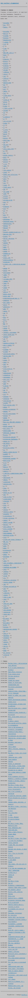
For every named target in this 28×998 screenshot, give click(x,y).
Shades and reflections (10, 174)
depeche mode (7, 82)
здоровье (5, 336)
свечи (5, 569)
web (4, 204)
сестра (5, 575)
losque (5, 131)
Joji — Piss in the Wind (15, 853)
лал (4, 390)
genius (5, 101)
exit (4, 89)
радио (5, 546)
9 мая (5, 48)
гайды (5, 277)
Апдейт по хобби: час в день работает (17, 696)
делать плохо (7, 294)
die (4, 84)
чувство (5, 646)
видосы (5, 249)
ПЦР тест (5, 541)
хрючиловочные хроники (10, 629)
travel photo (7, 187)
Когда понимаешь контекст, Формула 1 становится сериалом (17, 777)
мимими (5, 417)
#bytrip (5, 33)
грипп (5, 285)
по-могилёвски (7, 516)
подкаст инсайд (7, 522)
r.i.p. (5, 163)
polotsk (5, 161)
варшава (5, 242)
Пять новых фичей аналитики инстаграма (16, 959)
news (4, 146)
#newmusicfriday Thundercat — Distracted (17, 713)
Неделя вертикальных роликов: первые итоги (17, 700)
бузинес (5, 236)
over (4, 153)
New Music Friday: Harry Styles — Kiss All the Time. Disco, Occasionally (17, 787)
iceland (5, 110)
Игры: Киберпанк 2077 (14, 827)
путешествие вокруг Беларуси (12, 539)
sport (5, 178)
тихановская (6, 612)
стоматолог (6, 592)
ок (4, 486)
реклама (5, 552)
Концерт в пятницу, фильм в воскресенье (16, 782)
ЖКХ (4, 323)
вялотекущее (6, 272)
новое (5, 464)
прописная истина (8, 535)
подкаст (5, 520)
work (4, 208)
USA (4, 189)
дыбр (4, 309)
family (5, 91)
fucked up (6, 99)
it (4, 119)
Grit (9, 879)
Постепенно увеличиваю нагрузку (15, 688)
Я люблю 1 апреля (13, 721)
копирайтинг (6, 375)
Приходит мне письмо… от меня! (17, 849)
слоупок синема (7, 582)
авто (4, 215)
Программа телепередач (15, 913)
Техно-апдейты (12, 759)
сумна (5, 599)
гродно (5, 287)
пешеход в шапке (8, 511)
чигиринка (6, 637)
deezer (5, 80)
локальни (5, 396)
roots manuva (7, 170)
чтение (5, 644)
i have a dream (7, 108)
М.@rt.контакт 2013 (9, 405)
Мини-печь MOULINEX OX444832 (12, 422)
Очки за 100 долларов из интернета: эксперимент (15, 728)
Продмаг (10, 851)
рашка (5, 548)
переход (5, 509)
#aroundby (6, 22)
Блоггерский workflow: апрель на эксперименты (17, 724)
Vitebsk (5, 198)
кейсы (5, 362)
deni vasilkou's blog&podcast (10, 3)
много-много (6, 428)
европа (5, 311)
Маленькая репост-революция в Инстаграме (17, 954)
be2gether (6, 59)
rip (4, 168)
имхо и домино (7, 345)
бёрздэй (5, 227)
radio (5, 166)
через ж (5, 633)
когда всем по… (7, 368)
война (5, 255)
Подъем (10, 861)
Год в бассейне (12, 812)
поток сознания (7, 528)
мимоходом (6, 420)
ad (4, 50)
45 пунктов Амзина (13, 819)
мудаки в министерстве (10, 452)
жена (4, 317)
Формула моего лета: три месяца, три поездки (15, 986)
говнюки (5, 281)
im (4, 114)
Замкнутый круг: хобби (15, 757)
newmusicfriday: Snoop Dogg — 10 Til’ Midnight (17, 692)
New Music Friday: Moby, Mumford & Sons (15, 824)
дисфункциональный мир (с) (11, 298)
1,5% (9, 821)
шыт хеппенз (6, 652)
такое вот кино (7, 603)
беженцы (5, 225)
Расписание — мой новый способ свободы (17, 976)
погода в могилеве (8, 518)
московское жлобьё (8, 447)
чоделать (5, 642)
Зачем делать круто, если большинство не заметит (16, 769)
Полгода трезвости (13, 676)
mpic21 (5, 134)
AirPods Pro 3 (12, 872)
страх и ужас (7, 597)
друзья (5, 304)
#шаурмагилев (7, 40)
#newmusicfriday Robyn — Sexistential (15, 732)
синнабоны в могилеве (9, 580)
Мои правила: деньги (14, 889)
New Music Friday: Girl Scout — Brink (17, 754)
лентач (5, 392)
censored (5, 67)
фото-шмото (6, 622)
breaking (5, 65)
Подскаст (5, 524)
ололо (5, 488)
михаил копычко (7, 426)
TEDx (4, 180)
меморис (5, 411)
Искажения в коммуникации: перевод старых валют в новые (17, 886)
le (4, 125)
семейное (5, 571)
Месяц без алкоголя (14, 857)
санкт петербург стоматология (12, 563)
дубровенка (6, 306)
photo (5, 157)
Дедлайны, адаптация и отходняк (15, 743)
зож (4, 338)
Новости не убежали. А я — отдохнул (16, 982)
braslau (5, 63)
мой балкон (6, 443)
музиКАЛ (5, 454)
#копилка (5, 37)
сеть (4, 578)
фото (4, 620)
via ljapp (6, 191)
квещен (5, 360)
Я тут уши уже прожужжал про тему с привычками (17, 869)
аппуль (5, 217)
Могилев (5, 435)
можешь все (6, 441)
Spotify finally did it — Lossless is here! (16, 905)
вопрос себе (6, 257)
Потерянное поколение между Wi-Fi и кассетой (16, 901)
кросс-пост (6, 379)
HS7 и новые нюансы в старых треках (17, 773)
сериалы (5, 573)
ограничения (6, 482)
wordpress (6, 206)
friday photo (7, 95)
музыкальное (6, 456)
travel (5, 185)
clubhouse (6, 72)
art (4, 57)
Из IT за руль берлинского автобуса (16, 668)
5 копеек (5, 42)
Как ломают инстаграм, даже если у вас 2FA (16, 948)
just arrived (7, 121)
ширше (5, 650)
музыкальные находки (9, 458)
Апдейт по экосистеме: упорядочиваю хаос (15, 683)
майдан (5, 407)
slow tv (5, 176)
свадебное (6, 565)
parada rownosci (8, 155)
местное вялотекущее (9, 413)
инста (5, 347)
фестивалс (6, 618)
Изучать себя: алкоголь (15, 891)
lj (4, 127)
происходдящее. (7, 533)
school (5, 172)
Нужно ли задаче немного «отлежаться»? (15, 972)
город (5, 283)
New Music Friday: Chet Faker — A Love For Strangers (17, 839)
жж (4, 321)
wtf (4, 210)
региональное (7, 550)
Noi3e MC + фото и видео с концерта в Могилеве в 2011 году (16, 932)
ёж (4, 315)
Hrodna (5, 106)
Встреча (10, 855)
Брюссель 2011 (7, 234)
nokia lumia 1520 (8, 148)
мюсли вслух (6, 460)
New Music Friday (13, 881)
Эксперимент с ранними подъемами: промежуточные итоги (16, 926)
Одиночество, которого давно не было (17, 739)
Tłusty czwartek (13, 842)
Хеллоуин (5, 627)
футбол (5, 624)
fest (4, 93)
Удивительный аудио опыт (15, 966)
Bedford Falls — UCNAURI (15, 898)
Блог (4, 25)
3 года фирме (12, 859)
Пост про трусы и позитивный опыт (17, 963)
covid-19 (5, 78)
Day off (10, 883)
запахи (5, 328)
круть (5, 381)
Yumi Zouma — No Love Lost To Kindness (17, 865)
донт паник (6, 302)
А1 (4, 213)
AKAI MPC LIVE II (8, 52)
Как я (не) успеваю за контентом (15, 792)
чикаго (5, 639)
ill (4, 112)
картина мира (7, 356)
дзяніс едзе (6, 296)
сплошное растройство (9, 586)
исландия (5, 349)
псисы (5, 537)
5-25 (4, 44)
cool (4, 76)
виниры (5, 251)
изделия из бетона (8, 343)
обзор (5, 475)
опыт (4, 494)
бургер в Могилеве (8, 238)
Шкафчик (10, 945)
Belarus (5, 61)
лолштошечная (7, 400)
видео (5, 247)
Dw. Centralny (12, 915)
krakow (5, 123)
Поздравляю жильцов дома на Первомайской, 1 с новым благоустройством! (16, 938)
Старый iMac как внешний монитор (15, 846)
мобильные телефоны (9, 432)
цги (4, 631)
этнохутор (6, 654)
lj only (5, 129)
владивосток (6, 253)
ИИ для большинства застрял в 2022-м (17, 799)
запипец (5, 330)
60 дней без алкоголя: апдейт (17, 795)
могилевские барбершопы (10, 439)
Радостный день (12, 829)
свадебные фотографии (9, 567)
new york (5, 144)
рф (4, 558)
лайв (4, 388)
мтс (4, 449)
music (5, 136)
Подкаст (5, 27)
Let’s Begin (11, 979)
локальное (6, 398)
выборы (5, 268)
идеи (4, 341)
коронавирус (6, 377)
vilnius (5, 195)
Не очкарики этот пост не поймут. (16, 910)
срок (4, 588)
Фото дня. (11, 836)
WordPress (24, 994)
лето (4, 394)
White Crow (11, 896)
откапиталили (7, 499)
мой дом (5, 445)
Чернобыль (6, 635)
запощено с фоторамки (9, 332)
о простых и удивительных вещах (13, 473)
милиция (5, 415)
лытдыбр (5, 402)
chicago (5, 69)
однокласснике (7, 484)
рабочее (5, 543)
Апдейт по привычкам (14, 763)
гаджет (5, 274)
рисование (6, 556)
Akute (5, 55)
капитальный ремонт (9, 353)
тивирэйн (5, 607)
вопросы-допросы (8, 259)
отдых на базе (7, 496)
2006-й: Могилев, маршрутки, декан (17, 750)
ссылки (5, 590)
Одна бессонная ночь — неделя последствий (17, 709)
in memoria (6, 116)
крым (4, 383)
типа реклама (7, 610)
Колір (5, 370)
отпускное (6, 501)
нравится (5, 471)
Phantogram (11, 678)
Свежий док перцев (13, 680)
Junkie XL (11, 874)
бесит (5, 230)
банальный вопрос (8, 221)
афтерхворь (6, 219)
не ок (5, 462)
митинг (5, 424)
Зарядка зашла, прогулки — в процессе (17, 803)
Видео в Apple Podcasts (15, 832)
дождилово (6, 300)
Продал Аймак (12, 834)
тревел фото (6, 614)
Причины (10, 893)
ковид (5, 366)
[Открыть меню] (26, 3)
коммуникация (7, 373)
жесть (5, 319)
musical (5, 138)
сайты (5, 560)
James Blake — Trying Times (16, 765)
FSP (4, 97)
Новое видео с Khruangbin (16, 968)
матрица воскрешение (9, 409)
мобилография (7, 430)
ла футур (5, 385)
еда (4, 313)
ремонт (5, 554)
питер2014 (6, 514)
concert (5, 74)
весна (5, 245)
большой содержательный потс (12, 232)
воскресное (6, 262)
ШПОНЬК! (10, 876)
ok (4, 151)
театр (5, 605)
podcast (5, 159)
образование (6, 477)
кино (4, 364)
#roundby (5, 35)
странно (5, 595)
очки (4, 503)
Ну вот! (10, 810)
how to (5, 104)
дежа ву (5, 291)
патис (5, 505)
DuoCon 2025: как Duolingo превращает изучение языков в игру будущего (17, 919)
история (5, 351)
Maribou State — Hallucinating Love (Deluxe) (17, 664)
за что (5, 326)
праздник (5, 531)
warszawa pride (7, 200)
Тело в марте (12, 746)
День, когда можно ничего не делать (17, 717)
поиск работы (7, 526)
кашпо (5, 358)
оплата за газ (7, 492)
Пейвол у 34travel (13, 951)
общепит (5, 479)
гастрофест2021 (7, 279)
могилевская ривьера (9, 437)
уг (4, 616)
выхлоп (5, 270)
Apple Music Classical (15, 671)
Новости (5, 467)
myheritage (6, 140)
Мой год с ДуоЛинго (14, 943)
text (4, 183)
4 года (10, 815)
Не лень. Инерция (13, 817)
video (5, 193)
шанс (4, 648)
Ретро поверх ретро (14, 674)
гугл (4, 289)
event (5, 87)
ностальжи (6, 469)
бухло (5, 240)
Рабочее (10, 761)
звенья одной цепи (8, 334)
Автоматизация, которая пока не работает (17, 705)
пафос (5, 507)
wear (4, 202)
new (4, 142)
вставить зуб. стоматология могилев (14, 264)
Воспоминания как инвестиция (17, 736)
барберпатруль (7, 223)
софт (4, 584)
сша (4, 601)
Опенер (5, 490)
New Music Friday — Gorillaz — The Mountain (17, 807)
